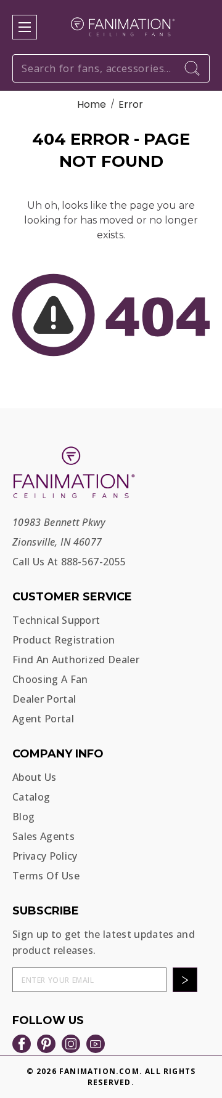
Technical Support (56, 620)
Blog (23, 816)
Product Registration (63, 640)
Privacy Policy (44, 856)
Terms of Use (46, 875)
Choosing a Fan (50, 679)
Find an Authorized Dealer (75, 659)
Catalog (31, 797)
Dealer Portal (44, 699)
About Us (34, 777)
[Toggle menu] (24, 27)
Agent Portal (43, 718)
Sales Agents (43, 836)
